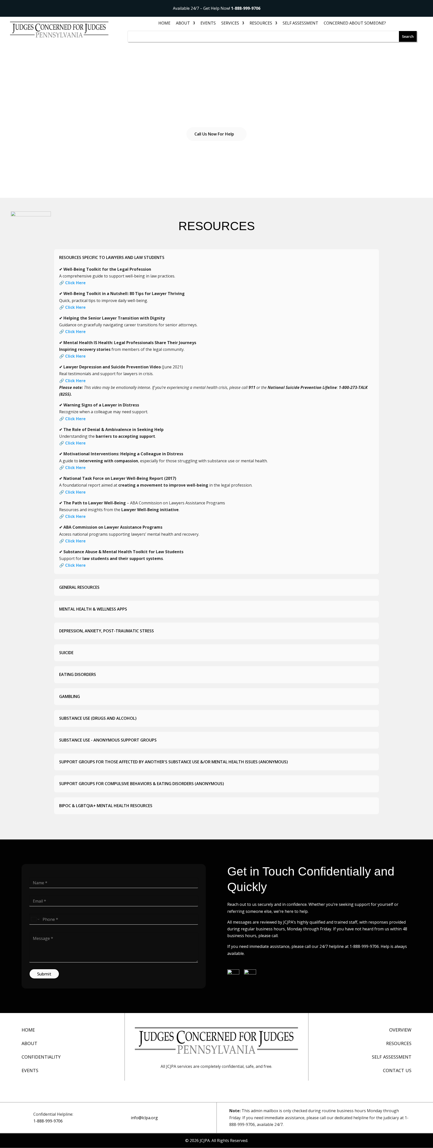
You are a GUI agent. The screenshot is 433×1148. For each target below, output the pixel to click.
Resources (261, 23)
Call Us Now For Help (214, 134)
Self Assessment (300, 23)
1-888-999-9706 (245, 8)
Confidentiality (41, 1057)
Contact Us (397, 1070)
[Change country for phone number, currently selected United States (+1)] (35, 919)
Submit (44, 974)
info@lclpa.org (144, 1117)
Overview (400, 1030)
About (29, 1043)
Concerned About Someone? (355, 23)
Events (208, 23)
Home (164, 23)
